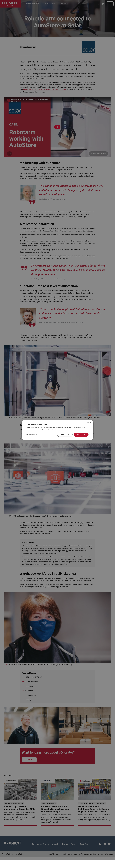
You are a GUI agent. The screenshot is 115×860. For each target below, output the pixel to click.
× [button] (90, 422)
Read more (58, 430)
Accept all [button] (81, 434)
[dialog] (57, 430)
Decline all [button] (65, 434)
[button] (32, 434)
